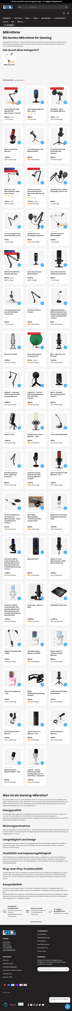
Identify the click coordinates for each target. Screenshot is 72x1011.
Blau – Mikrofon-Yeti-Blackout (58, 355)
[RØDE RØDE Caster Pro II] (59, 592)
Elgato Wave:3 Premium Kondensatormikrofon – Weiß (58, 517)
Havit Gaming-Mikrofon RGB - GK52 (35, 110)
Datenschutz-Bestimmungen (12, 970)
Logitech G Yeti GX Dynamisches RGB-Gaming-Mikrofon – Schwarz (34, 476)
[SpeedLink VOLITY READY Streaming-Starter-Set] (59, 176)
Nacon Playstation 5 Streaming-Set (34, 355)
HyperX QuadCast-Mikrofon (11, 150)
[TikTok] (37, 1005)
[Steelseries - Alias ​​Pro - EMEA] (36, 592)
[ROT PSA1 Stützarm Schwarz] (36, 297)
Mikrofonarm (9, 65)
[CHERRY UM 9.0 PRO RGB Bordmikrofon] (59, 678)
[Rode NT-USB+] (13, 421)
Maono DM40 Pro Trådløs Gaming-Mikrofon (56, 653)
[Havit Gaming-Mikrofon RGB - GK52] (36, 96)
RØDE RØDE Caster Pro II (58, 605)
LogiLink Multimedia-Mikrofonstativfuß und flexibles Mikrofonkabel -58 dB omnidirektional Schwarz (58, 314)
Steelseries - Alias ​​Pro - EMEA (35, 606)
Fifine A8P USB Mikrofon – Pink (12, 692)
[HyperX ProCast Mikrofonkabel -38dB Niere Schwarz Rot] (59, 546)
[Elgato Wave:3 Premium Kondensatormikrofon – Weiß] (59, 502)
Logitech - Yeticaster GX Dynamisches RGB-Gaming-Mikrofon (12, 394)
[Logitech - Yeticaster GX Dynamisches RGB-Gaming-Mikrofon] (13, 379)
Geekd (8, 992)
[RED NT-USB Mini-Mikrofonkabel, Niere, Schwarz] (59, 379)
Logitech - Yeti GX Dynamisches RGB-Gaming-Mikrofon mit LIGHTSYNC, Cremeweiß (35, 773)
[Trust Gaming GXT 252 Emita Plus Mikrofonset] (13, 220)
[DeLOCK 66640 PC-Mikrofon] (59, 718)
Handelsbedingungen (10, 967)
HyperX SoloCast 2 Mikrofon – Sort (33, 733)
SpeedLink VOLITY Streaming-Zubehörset (35, 235)
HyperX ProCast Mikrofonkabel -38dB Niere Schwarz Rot (57, 561)
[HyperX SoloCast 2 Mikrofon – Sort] (36, 718)
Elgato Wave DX (32, 559)
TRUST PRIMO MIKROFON (58, 434)
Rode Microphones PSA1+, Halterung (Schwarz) (10, 475)
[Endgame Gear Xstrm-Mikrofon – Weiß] (36, 421)
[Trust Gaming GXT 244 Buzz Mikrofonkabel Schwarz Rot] (13, 297)
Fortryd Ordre (41, 951)
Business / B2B (7, 977)
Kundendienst (41, 934)
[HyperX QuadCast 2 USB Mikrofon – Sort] (59, 459)
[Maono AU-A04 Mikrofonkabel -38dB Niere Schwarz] (13, 176)
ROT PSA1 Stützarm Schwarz (34, 311)
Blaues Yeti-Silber (10, 354)
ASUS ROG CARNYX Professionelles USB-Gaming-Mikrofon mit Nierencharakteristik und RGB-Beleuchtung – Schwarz (12, 564)
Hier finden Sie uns (43, 944)
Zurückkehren (41, 941)
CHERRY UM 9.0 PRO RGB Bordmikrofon (58, 692)
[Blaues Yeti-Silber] (13, 341)
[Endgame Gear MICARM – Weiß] (13, 638)
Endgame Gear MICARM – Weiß (12, 652)
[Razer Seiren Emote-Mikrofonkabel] (36, 258)
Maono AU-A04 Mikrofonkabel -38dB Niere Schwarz (11, 191)
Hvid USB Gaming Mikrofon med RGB (33, 652)
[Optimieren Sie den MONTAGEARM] (59, 220)
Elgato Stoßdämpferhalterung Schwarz (35, 693)
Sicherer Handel (8, 963)
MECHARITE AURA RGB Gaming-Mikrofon (11, 273)
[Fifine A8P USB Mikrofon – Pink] (13, 678)
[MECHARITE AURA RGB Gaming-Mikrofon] (13, 258)
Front (4, 28)
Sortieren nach (8, 80)
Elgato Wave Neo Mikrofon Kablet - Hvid (12, 771)
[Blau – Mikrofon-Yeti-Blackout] (59, 341)
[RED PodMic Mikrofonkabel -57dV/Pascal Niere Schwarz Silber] (36, 502)
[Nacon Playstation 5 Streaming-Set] (36, 341)
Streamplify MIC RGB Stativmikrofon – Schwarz (57, 151)
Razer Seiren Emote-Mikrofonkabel (34, 273)
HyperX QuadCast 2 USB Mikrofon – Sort (58, 474)
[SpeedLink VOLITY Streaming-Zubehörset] (36, 220)
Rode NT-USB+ (9, 434)
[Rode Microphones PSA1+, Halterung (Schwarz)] (13, 459)
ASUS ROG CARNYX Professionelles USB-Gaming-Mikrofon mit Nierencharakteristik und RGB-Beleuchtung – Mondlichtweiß (12, 610)
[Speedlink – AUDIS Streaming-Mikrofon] (59, 96)
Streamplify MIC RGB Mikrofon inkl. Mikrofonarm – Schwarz (12, 111)
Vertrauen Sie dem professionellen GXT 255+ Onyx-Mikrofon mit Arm (35, 192)
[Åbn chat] (67, 1006)
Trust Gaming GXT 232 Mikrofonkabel (35, 150)
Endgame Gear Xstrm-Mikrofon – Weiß (35, 435)
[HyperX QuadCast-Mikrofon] (13, 136)
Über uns (6, 960)
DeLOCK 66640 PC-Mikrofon (57, 733)
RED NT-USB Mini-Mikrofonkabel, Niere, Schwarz (57, 394)
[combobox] (43, 7)
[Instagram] (34, 1005)
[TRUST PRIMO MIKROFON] (59, 421)
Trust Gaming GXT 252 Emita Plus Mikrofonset (12, 235)
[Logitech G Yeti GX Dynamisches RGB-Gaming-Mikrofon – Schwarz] (36, 459)
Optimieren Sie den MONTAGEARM (57, 235)
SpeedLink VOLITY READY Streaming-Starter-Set (59, 190)
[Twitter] (40, 1005)
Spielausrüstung (12, 28)
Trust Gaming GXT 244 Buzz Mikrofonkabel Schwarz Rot (12, 312)
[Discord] (43, 1005)
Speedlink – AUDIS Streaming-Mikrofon (57, 110)
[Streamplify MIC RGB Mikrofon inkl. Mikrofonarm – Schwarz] (13, 96)
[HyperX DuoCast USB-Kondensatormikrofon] (59, 258)
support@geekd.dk (9, 950)
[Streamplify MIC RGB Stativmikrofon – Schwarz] (59, 136)
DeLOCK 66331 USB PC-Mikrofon (12, 733)
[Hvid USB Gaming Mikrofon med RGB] (36, 638)
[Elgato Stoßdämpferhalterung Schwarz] (36, 678)
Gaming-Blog (7, 974)
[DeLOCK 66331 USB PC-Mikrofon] (13, 718)
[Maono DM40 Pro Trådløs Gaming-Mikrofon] (59, 638)
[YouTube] (31, 1005)
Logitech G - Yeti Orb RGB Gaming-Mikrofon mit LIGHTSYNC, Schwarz (35, 395)
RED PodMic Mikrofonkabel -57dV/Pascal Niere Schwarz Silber (34, 518)
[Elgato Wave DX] (36, 546)
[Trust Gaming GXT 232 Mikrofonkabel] (36, 136)
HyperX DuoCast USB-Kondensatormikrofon (58, 273)
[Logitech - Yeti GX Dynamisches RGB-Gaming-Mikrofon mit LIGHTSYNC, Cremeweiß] (36, 756)
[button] (68, 13)
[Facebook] (28, 1005)
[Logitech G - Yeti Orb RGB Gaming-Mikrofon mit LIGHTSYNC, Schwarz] (36, 379)
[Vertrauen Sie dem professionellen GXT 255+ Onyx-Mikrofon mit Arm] (36, 176)
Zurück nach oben (36, 922)
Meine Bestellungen (43, 938)
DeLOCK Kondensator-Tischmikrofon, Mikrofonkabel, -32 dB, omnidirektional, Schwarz (12, 519)
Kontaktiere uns (42, 948)
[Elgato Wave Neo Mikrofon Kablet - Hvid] (13, 756)
